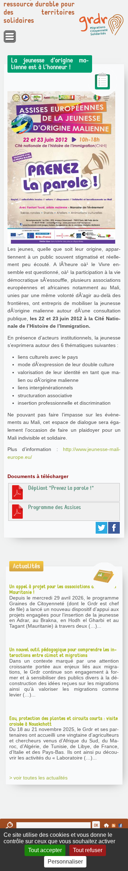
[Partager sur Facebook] (114, 528)
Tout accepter (45, 850)
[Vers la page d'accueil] (101, 24)
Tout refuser (87, 850)
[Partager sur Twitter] (102, 528)
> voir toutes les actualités (38, 778)
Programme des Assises (54, 507)
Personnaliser (65, 862)
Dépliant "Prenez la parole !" (61, 488)
